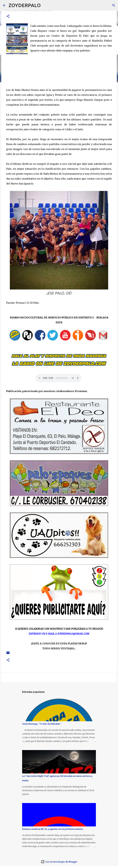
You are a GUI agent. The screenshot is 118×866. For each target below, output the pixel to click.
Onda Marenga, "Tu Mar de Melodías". (41, 724)
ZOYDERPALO (25, 5)
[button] (8, 16)
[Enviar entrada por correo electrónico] (8, 654)
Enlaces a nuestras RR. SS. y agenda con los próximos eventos (52, 829)
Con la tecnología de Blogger (61, 861)
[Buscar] (45, 5)
